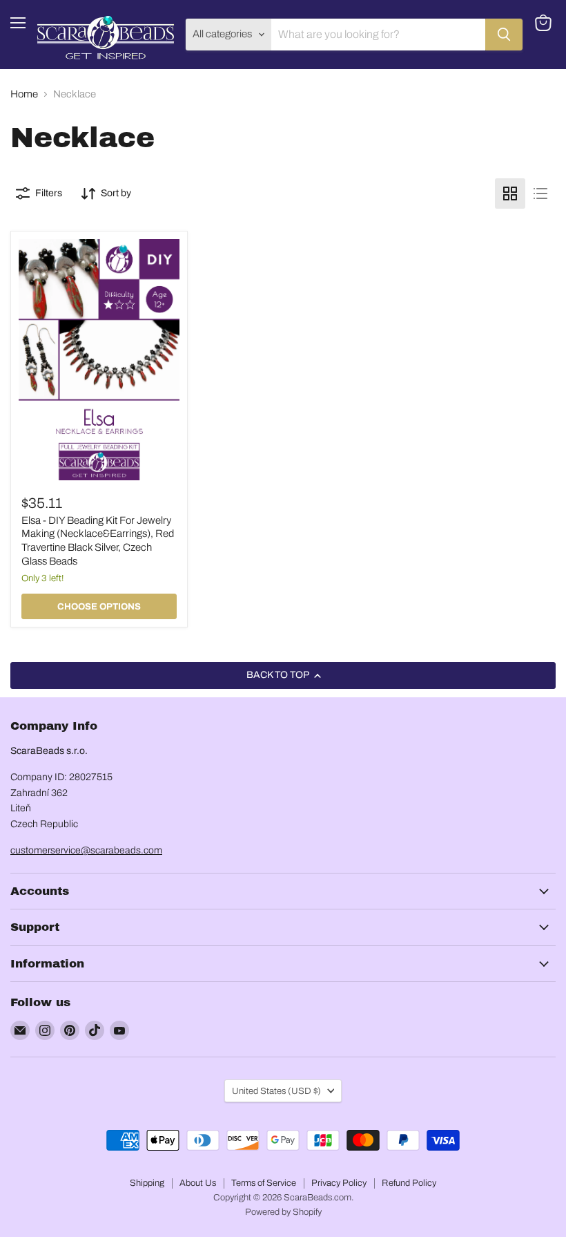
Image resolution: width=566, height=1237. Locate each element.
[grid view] (510, 193)
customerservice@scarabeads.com (86, 850)
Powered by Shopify (283, 1212)
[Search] (504, 34)
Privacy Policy (339, 1183)
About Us (197, 1183)
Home (24, 94)
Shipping (147, 1183)
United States (276, 1091)
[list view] (540, 193)
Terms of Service (263, 1183)
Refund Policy (409, 1183)
